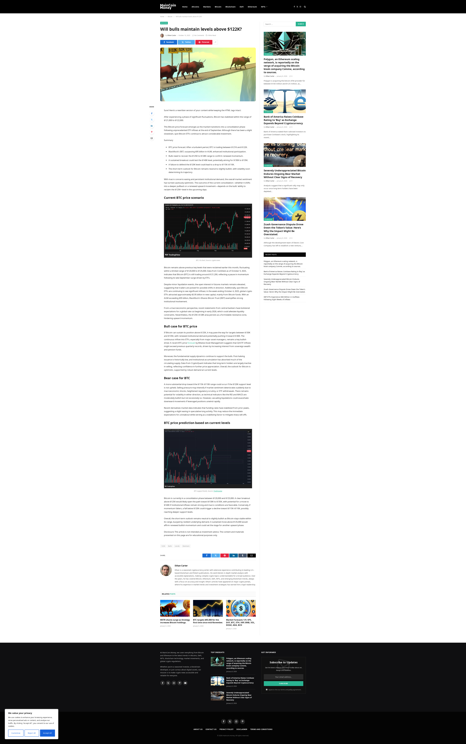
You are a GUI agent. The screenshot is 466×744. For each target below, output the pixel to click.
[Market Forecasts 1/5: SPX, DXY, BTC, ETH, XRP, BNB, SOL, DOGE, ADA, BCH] (241, 608)
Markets (207, 6)
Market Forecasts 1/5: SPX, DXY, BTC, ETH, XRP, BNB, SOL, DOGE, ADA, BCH (240, 623)
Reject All (32, 733)
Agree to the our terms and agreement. (284, 690)
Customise (15, 733)
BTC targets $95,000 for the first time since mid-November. (208, 621)
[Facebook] (151, 113)
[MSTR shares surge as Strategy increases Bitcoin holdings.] (175, 608)
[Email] (151, 138)
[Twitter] (151, 119)
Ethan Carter (171, 35)
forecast (191, 342)
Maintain (186, 546)
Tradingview (217, 491)
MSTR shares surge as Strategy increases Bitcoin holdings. (175, 621)
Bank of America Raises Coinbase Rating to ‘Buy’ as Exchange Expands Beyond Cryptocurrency (283, 120)
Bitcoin (218, 6)
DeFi (242, 6)
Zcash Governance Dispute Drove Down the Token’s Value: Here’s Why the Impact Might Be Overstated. (283, 229)
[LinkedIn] (151, 125)
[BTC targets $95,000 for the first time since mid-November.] (208, 608)
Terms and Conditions (261, 729)
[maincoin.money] (168, 6)
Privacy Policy (227, 729)
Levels (177, 546)
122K (163, 546)
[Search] (305, 6)
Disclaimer (242, 729)
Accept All (47, 733)
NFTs (263, 6)
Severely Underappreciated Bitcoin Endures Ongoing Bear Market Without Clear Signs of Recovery (285, 174)
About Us (198, 729)
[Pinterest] (151, 132)
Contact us (211, 729)
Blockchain (230, 6)
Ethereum (252, 6)
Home (184, 6)
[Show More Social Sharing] (215, 42)
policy (290, 690)
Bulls (170, 546)
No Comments (199, 35)
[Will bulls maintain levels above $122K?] (208, 74)
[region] (31, 724)
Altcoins (195, 6)
